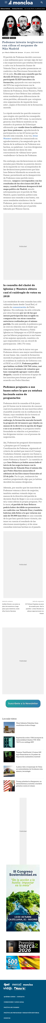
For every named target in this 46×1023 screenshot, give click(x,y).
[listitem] (23, 508)
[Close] (42, 469)
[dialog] (23, 511)
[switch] (37, 514)
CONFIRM (14, 551)
